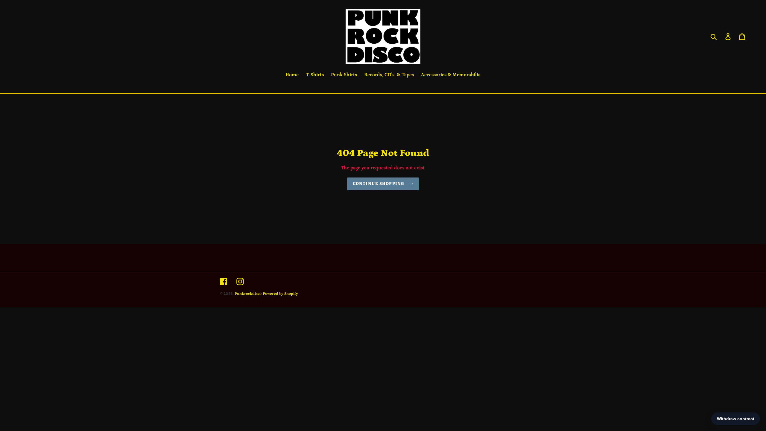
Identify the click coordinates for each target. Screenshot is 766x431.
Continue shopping (378, 183)
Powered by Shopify (280, 294)
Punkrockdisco (248, 294)
